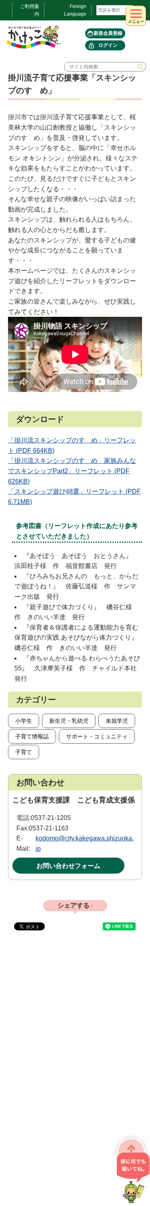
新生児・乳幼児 (68, 721)
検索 (141, 66)
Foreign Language (75, 10)
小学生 (23, 721)
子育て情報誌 (32, 736)
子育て (23, 752)
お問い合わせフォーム (68, 865)
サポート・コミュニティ (97, 736)
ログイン (108, 45)
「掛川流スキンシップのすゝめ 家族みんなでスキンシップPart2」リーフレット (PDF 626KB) (72, 470)
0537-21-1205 (51, 817)
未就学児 (117, 721)
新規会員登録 (108, 33)
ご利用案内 (29, 10)
